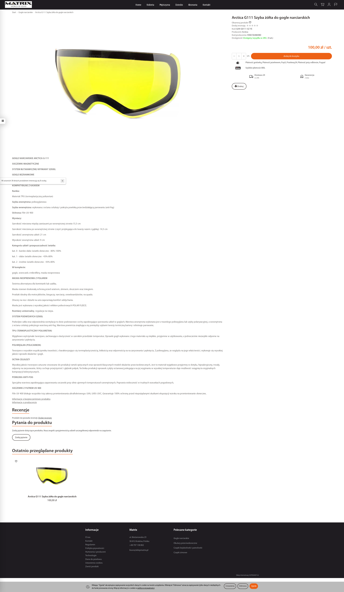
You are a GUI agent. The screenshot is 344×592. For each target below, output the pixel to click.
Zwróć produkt (92, 567)
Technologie (90, 556)
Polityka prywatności (94, 548)
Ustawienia (229, 586)
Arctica (245, 32)
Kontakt (206, 4)
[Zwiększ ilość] (234, 56)
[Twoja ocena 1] (247, 26)
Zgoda (253, 586)
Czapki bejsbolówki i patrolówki (188, 548)
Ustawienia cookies (94, 563)
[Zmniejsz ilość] (243, 56)
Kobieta (150, 4)
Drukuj (240, 86)
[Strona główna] (19, 4)
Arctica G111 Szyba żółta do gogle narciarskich (52, 496)
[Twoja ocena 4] (255, 26)
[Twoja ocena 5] (257, 26)
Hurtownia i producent (95, 552)
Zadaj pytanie (21, 437)
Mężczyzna (165, 4)
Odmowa (243, 586)
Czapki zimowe (180, 553)
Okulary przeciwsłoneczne (185, 543)
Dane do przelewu (93, 559)
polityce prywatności (145, 588)
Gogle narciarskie (181, 538)
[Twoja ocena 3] (252, 26)
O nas (87, 537)
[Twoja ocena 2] (250, 26)
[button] (117, 84)
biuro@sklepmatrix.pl (138, 550)
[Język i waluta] (335, 4)
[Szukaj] (316, 4)
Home (138, 4)
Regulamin (90, 545)
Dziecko (179, 4)
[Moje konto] (329, 4)
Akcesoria (192, 4)
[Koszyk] (322, 4)
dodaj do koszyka (291, 56)
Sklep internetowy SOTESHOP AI (247, 575)
